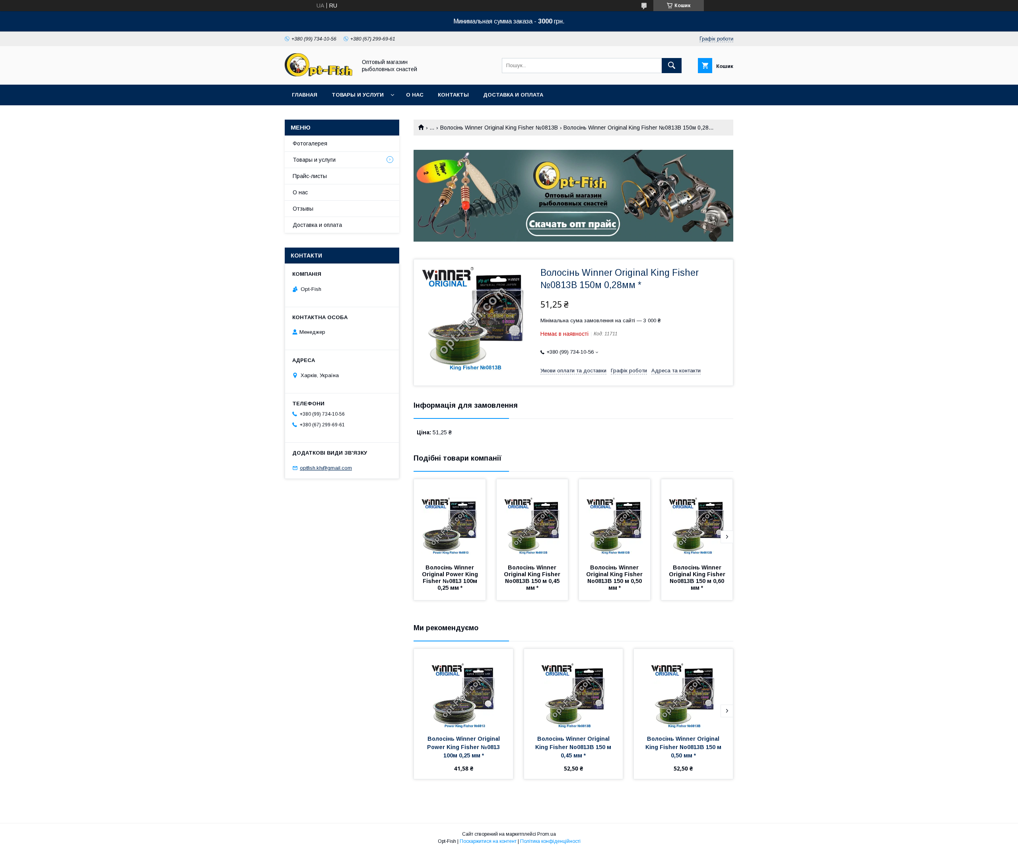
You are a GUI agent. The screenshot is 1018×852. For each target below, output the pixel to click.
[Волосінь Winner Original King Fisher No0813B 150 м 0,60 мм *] (697, 519)
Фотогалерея (310, 143)
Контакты (453, 95)
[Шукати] (672, 65)
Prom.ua (546, 834)
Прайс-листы (310, 176)
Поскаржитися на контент (488, 841)
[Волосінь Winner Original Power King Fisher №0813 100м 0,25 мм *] (450, 519)
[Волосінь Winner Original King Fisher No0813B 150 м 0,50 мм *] (615, 519)
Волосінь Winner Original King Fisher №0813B (499, 127)
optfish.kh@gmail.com (326, 468)
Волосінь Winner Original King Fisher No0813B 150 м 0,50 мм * (615, 577)
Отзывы (303, 208)
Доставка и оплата (513, 95)
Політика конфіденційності (550, 841)
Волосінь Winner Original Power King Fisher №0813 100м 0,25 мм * (451, 577)
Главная (304, 95)
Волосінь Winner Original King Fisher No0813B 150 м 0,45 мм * (533, 577)
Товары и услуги (358, 95)
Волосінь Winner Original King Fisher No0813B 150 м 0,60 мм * (698, 577)
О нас (415, 95)
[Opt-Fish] (318, 74)
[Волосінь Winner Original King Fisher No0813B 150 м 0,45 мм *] (532, 519)
